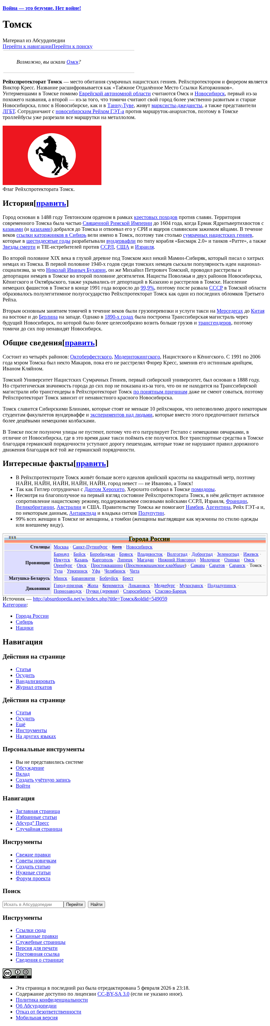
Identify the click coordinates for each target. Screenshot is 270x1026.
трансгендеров (214, 323)
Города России (32, 616)
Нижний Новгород (177, 559)
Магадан (145, 559)
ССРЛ (107, 247)
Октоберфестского (91, 356)
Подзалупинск (221, 585)
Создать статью (33, 866)
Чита (134, 571)
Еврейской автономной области (115, 93)
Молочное (210, 559)
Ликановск (139, 585)
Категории (15, 604)
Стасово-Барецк (170, 591)
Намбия (194, 507)
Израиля (144, 247)
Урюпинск (77, 571)
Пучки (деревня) (102, 591)
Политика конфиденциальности (52, 1000)
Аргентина (218, 507)
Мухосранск (191, 585)
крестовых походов (155, 217)
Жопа (92, 585)
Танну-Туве (120, 105)
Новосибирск (210, 93)
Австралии (69, 507)
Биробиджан (102, 554)
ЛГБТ (9, 111)
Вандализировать (35, 681)
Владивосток (150, 554)
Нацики (25, 628)
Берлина (48, 317)
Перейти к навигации (27, 46)
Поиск (12, 890)
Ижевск (250, 554)
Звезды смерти (19, 247)
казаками (13, 229)
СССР (216, 288)
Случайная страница (39, 829)
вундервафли (121, 241)
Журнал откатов (34, 687)
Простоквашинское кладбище (155, 565)
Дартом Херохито (104, 489)
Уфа (96, 571)
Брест (127, 578)
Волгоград (177, 554)
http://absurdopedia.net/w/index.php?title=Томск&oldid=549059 (100, 599)
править (51, 203)
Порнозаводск (68, 591)
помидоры (203, 489)
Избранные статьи (36, 817)
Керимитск (113, 585)
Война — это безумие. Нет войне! (42, 8)
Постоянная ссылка (38, 954)
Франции (236, 501)
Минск (60, 578)
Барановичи (83, 578)
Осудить (25, 675)
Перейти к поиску (72, 46)
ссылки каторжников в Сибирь (51, 235)
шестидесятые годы (48, 241)
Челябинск (114, 571)
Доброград (202, 554)
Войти (23, 786)
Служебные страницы (41, 942)
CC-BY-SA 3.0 (113, 994)
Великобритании (35, 507)
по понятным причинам (160, 391)
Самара (198, 565)
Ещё (20, 724)
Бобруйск (108, 578)
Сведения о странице (40, 960)
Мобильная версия (37, 1017)
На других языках (36, 736)
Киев (117, 546)
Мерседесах (230, 311)
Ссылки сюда (31, 930)
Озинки (232, 559)
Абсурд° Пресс (32, 823)
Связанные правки (37, 936)
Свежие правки (33, 854)
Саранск (237, 565)
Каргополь (102, 559)
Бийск (79, 554)
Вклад (23, 774)
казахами (40, 229)
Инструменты (31, 730)
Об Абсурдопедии (36, 1006)
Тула (58, 571)
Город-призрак (68, 585)
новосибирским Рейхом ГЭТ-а (90, 111)
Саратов (217, 565)
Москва (61, 546)
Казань (81, 559)
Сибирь (24, 622)
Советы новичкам (36, 860)
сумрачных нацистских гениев (217, 235)
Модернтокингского (137, 356)
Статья (23, 669)
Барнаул (61, 554)
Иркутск (62, 559)
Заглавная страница (38, 811)
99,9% (147, 288)
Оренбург (63, 565)
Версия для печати (37, 948)
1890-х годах (119, 317)
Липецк (125, 559)
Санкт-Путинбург (90, 546)
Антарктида (82, 513)
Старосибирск (137, 591)
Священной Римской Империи (117, 223)
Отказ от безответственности (48, 1011)
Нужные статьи (33, 872)
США (123, 247)
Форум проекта (33, 878)
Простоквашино (107, 565)
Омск (72, 62)
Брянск (126, 554)
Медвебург (164, 585)
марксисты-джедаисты (176, 105)
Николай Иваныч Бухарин (76, 270)
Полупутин (151, 513)
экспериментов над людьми (121, 415)
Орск (82, 565)
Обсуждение (30, 768)
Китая (257, 311)
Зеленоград (228, 554)
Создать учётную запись (43, 780)
